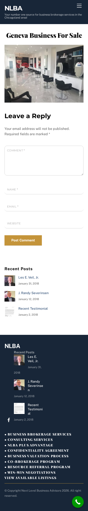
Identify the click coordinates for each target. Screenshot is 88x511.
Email (13, 206)
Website (14, 223)
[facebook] (8, 419)
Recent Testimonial (33, 308)
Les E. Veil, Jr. (28, 277)
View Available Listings (30, 478)
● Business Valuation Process (36, 456)
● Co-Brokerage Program (32, 461)
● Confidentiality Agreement (36, 450)
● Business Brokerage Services (38, 434)
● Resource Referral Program (37, 467)
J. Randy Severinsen (33, 293)
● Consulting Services (28, 439)
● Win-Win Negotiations (30, 472)
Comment (16, 150)
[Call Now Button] (78, 502)
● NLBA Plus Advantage (28, 445)
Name (12, 189)
